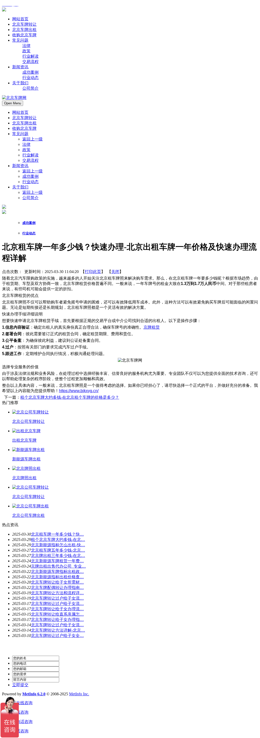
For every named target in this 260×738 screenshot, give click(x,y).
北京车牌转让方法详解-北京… (58, 630)
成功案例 (30, 176)
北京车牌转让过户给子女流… (57, 598)
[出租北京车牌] (26, 431)
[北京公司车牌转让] (30, 412)
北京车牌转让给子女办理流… (57, 609)
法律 (26, 144)
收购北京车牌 (24, 128)
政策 (26, 150)
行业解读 (30, 155)
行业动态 (30, 182)
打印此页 (93, 271)
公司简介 (30, 198)
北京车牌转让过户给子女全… (57, 635)
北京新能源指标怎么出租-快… (58, 545)
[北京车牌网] (4, 10)
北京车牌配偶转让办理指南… (57, 587)
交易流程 (30, 160)
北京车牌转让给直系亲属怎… (57, 614)
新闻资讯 (20, 166)
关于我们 (20, 187)
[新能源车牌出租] (28, 449)
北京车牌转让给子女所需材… (57, 582)
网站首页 (20, 112)
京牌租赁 (151, 327)
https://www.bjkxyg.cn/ (79, 391)
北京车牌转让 (24, 118)
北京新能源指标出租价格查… (57, 577)
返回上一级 (32, 139)
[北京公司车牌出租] (30, 506)
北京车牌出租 (24, 123)
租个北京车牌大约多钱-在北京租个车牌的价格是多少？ (69, 397)
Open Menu (12, 103)
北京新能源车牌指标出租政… (57, 571)
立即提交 (20, 685)
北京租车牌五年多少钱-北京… (58, 550)
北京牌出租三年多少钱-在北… (58, 555)
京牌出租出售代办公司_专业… (58, 566)
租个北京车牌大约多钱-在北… (58, 539)
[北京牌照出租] (26, 468)
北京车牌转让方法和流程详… (57, 593)
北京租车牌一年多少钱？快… (57, 534)
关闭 (115, 271)
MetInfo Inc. (79, 694)
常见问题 (20, 134)
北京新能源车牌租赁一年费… (57, 561)
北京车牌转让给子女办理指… (57, 619)
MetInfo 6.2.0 (33, 694)
